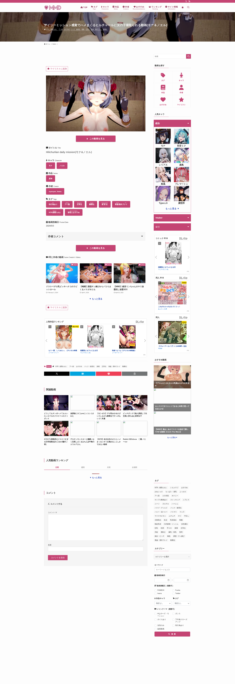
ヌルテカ (165, 504)
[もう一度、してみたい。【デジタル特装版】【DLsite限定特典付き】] (63, 337)
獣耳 (181, 532)
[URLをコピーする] (134, 374)
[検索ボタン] (188, 7)
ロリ (179, 516)
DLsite (140, 321)
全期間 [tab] (134, 467)
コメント (52, 512)
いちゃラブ (174, 488)
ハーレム (175, 504)
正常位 (88, 29)
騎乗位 (105, 29)
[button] (57, 374)
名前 (49, 545)
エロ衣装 (165, 496)
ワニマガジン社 (85, 352)
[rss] (189, 1)
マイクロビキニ (160, 516)
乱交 (165, 520)
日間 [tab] (57, 467)
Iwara (49, 366)
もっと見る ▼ (172, 208)
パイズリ (173, 512)
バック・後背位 (75, 29)
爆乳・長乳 (172, 532)
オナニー (175, 496)
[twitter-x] (186, 1)
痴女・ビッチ (159, 536)
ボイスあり (161, 619)
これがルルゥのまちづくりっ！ (169, 306)
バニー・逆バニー (161, 512)
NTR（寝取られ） (52, 29)
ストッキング (175, 500)
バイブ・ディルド (161, 508)
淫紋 (156, 532)
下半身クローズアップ (181, 620)
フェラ (182, 512)
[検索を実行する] (188, 56)
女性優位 (184, 524)
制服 (181, 520)
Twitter (177, 593)
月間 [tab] (108, 467)
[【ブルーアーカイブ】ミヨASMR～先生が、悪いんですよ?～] (173, 333)
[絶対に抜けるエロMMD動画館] (52, 7)
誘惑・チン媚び (178, 536)
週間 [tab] (83, 467)
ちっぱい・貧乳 (171, 492)
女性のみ (160, 625)
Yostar (160, 348)
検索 (173, 634)
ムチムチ (172, 516)
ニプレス (186, 500)
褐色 (168, 536)
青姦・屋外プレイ (96, 29)
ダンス (177, 614)
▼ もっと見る (95, 299)
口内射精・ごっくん (171, 524)
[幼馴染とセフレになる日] (95, 337)
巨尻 (162, 528)
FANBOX (160, 590)
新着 (83, 29)
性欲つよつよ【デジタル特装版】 (124, 350)
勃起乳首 (158, 524)
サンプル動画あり (161, 500)
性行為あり (179, 625)
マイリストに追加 (58, 69)
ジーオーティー (53, 352)
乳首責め (173, 520)
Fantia (177, 590)
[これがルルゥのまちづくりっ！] (173, 293)
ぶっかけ (183, 492)
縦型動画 (160, 629)
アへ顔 (61, 29)
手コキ (169, 528)
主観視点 (158, 520)
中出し (186, 516)
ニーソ (157, 504)
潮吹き (163, 532)
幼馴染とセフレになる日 (89, 350)
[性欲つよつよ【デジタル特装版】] (127, 337)
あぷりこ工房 (162, 309)
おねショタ (159, 492)
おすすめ (67, 29)
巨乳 (156, 528)
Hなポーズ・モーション (163, 615)
